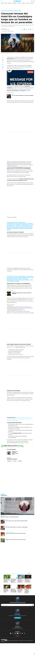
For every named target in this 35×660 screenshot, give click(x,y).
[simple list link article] (17, 506)
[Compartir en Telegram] (28, 29)
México (11, 10)
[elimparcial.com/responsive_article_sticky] (34, 653)
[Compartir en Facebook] (24, 29)
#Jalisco (29, 306)
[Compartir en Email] (30, 29)
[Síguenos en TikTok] (20, 633)
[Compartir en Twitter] (26, 29)
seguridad (22, 68)
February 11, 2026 (22, 310)
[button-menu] (1, 1)
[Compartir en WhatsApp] (22, 29)
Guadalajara (17, 10)
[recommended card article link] (9, 96)
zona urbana (12, 347)
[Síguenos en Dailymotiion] (24, 633)
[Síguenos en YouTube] (17, 633)
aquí (23, 446)
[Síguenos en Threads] (22, 633)
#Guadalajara (25, 306)
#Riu (21, 306)
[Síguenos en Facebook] (10, 633)
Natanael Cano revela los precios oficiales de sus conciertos (15, 453)
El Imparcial (4, 10)
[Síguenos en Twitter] (12, 633)
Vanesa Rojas (4, 28)
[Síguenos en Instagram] (15, 633)
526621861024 (17, 614)
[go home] (17, 639)
